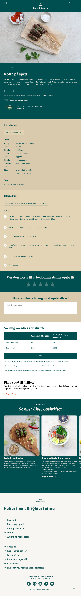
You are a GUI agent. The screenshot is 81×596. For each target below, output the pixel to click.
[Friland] (10, 107)
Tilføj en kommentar (47, 95)
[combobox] (14, 132)
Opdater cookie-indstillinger (40, 589)
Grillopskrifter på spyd (12, 394)
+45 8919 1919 (35, 578)
